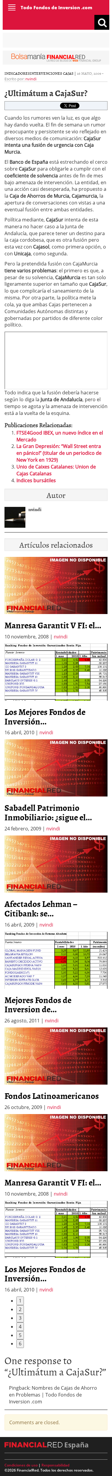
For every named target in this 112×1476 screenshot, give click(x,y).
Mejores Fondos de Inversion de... (37, 1004)
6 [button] (20, 1343)
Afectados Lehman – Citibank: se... (40, 908)
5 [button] (20, 1335)
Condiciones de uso (21, 1465)
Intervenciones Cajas (51, 73)
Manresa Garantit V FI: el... (52, 625)
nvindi (30, 79)
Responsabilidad (55, 1465)
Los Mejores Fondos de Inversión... (44, 716)
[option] (56, 689)
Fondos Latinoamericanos (51, 1095)
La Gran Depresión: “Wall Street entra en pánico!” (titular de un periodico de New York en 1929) (59, 453)
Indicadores (17, 73)
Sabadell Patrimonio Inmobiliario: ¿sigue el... (48, 812)
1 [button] (20, 1300)
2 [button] (20, 1309)
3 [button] (20, 1318)
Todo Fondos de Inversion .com (56, 7)
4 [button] (20, 1326)
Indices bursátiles (36, 480)
